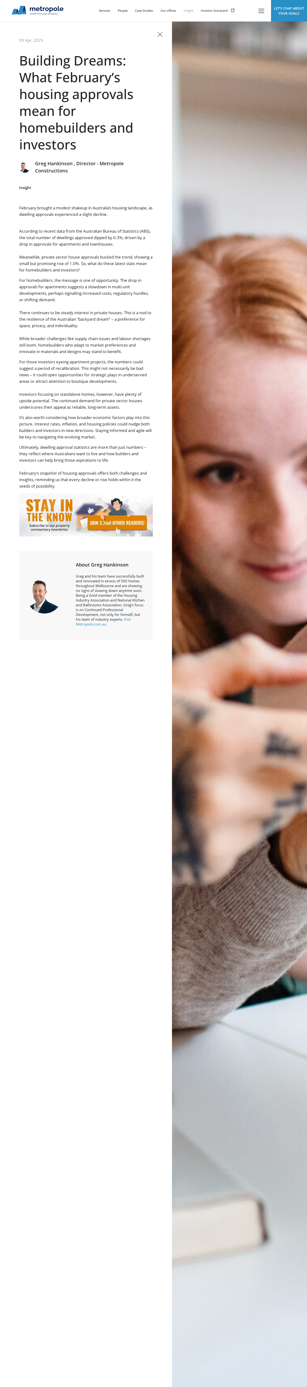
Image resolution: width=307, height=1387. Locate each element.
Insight (25, 187)
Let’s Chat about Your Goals (289, 11)
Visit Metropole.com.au (103, 621)
